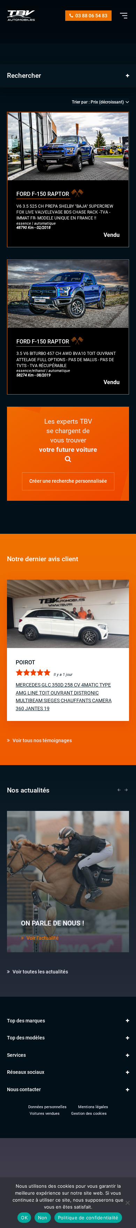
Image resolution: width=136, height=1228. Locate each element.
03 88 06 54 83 (90, 15)
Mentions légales (93, 1107)
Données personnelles (47, 1107)
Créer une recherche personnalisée (68, 481)
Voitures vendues (45, 1113)
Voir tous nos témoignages (42, 740)
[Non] (127, 1202)
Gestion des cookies (89, 1113)
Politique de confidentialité (88, 1217)
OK (24, 1217)
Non (42, 1217)
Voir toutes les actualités (40, 971)
